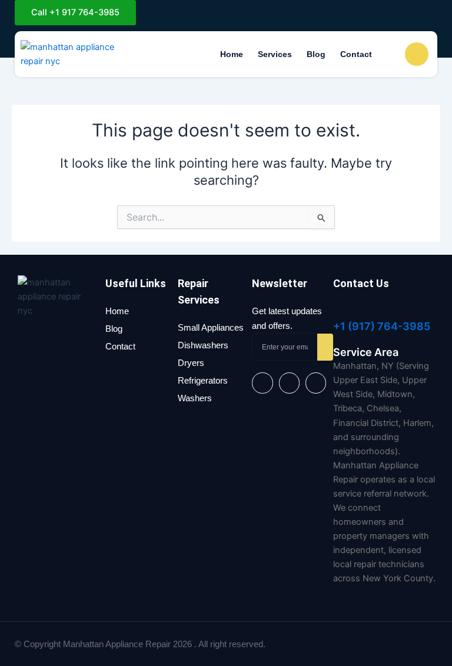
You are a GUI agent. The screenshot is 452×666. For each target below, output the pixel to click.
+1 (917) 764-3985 (381, 326)
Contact (356, 54)
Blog (316, 54)
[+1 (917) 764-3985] (339, 309)
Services (275, 54)
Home (231, 54)
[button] (390, 54)
